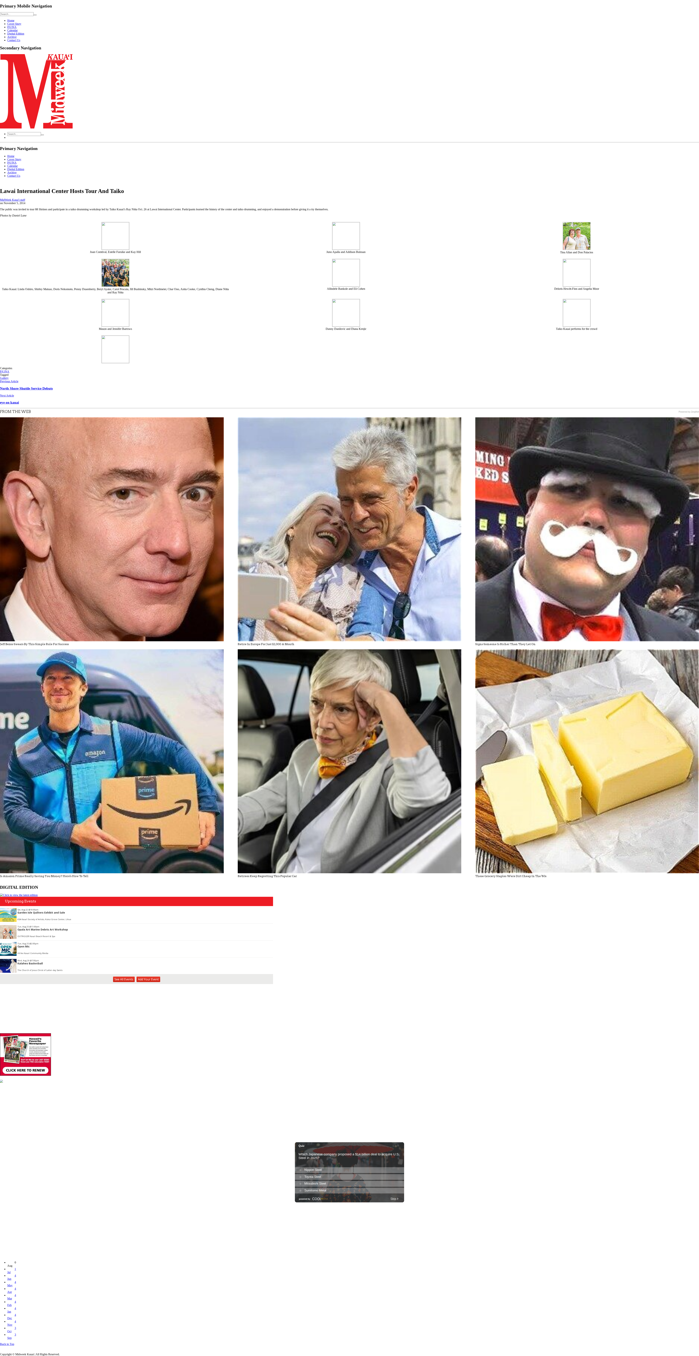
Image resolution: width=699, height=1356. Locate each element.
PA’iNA (12, 27)
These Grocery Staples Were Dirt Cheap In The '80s (510, 876)
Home (10, 20)
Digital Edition (15, 33)
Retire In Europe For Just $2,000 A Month (266, 644)
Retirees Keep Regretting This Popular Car (267, 876)
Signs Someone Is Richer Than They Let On (505, 644)
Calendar (12, 30)
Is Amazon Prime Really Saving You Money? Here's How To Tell (44, 876)
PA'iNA (4, 371)
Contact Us (13, 40)
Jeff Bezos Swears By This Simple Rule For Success (34, 644)
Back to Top (7, 1344)
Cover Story (14, 23)
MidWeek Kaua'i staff (12, 199)
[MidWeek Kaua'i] (36, 127)
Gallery (4, 378)
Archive (12, 36)
